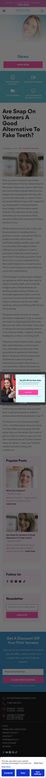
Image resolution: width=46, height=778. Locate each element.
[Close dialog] (43, 376)
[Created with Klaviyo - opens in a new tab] (23, 403)
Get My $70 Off (28, 392)
